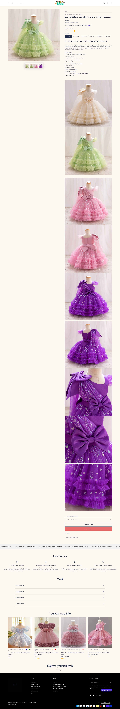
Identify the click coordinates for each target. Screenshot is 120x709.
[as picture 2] (72, 31)
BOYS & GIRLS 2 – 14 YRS (59, 686)
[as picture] (66, 31)
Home (66, 11)
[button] (104, 3)
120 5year (99, 36)
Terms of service (35, 688)
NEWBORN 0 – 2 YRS (58, 684)
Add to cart (88, 524)
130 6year (107, 36)
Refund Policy (34, 691)
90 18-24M (76, 36)
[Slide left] (23, 65)
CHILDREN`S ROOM (58, 688)
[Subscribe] (111, 682)
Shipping (67, 22)
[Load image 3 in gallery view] (36, 66)
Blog (32, 693)
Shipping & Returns (35, 686)
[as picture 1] (69, 31)
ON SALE (55, 691)
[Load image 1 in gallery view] (27, 66)
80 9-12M (68, 36)
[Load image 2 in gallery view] (32, 66)
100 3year (84, 36)
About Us (33, 682)
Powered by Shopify (12, 704)
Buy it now (88, 529)
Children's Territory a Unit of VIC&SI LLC (74, 14)
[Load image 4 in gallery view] (41, 66)
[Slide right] (44, 65)
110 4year (92, 36)
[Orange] (74, 31)
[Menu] (8, 3)
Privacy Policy (34, 684)
